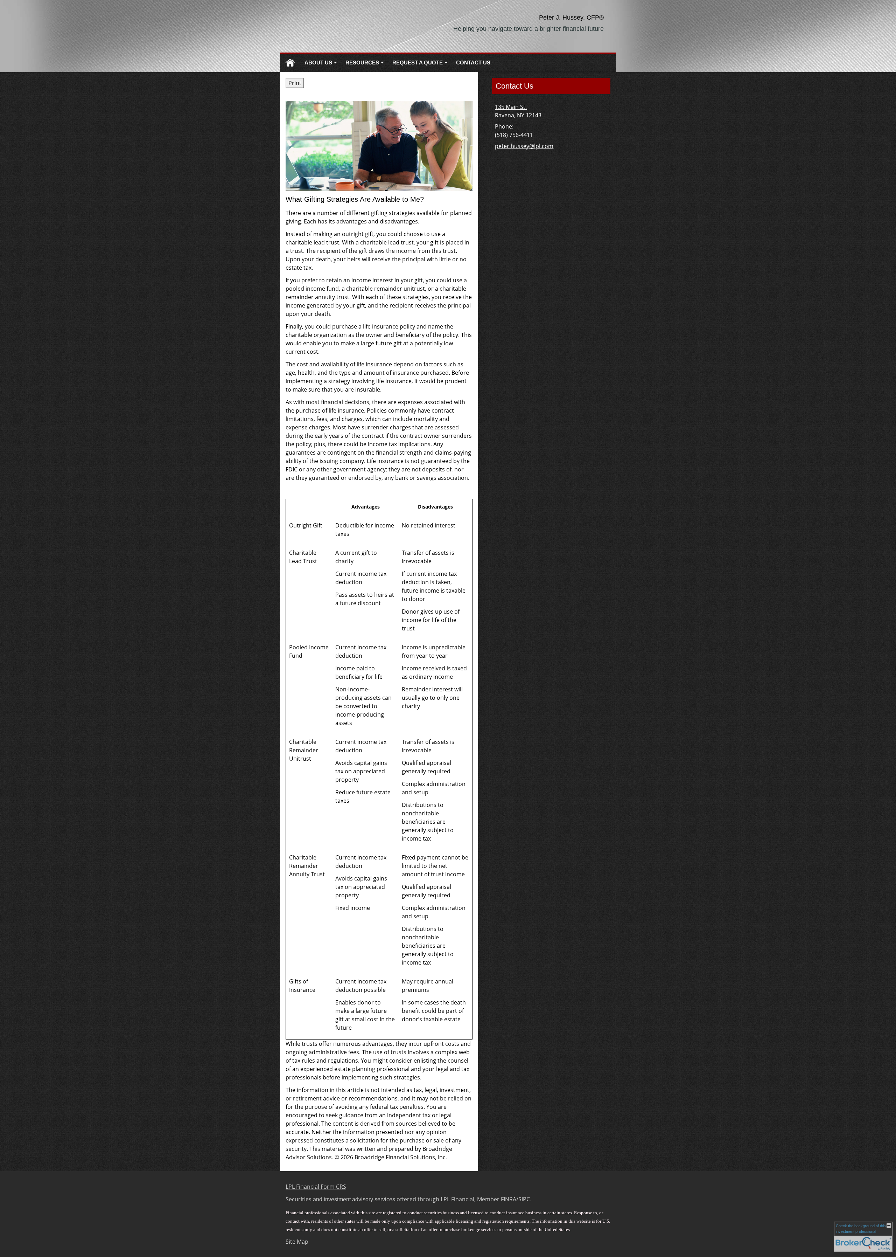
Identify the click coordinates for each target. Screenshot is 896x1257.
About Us (318, 62)
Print (294, 83)
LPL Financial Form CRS (316, 1186)
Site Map (297, 1241)
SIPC (524, 1199)
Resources (362, 62)
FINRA (508, 1199)
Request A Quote (417, 62)
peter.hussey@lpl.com (524, 146)
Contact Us (473, 62)
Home (290, 63)
